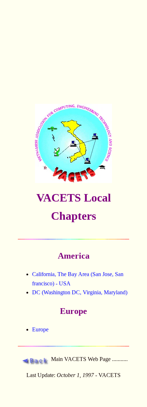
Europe (40, 329)
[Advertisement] (73, 51)
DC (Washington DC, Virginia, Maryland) (79, 292)
